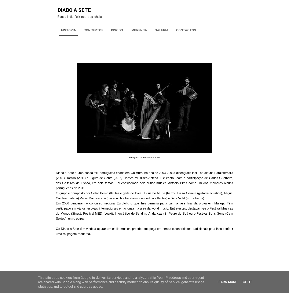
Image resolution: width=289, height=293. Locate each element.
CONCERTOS (93, 30)
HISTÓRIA (68, 30)
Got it (246, 282)
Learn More (227, 282)
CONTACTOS (186, 30)
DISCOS (117, 30)
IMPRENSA (139, 30)
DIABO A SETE (74, 10)
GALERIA (161, 30)
